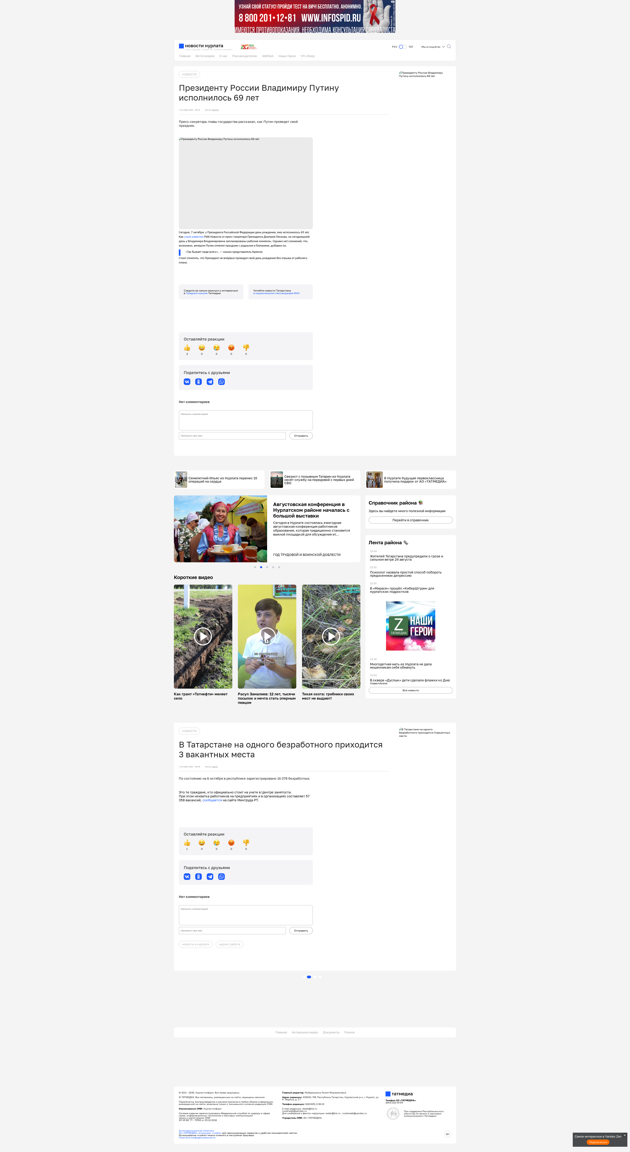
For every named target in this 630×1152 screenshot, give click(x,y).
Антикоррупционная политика (196, 1130)
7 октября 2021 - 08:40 (189, 767)
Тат (411, 46)
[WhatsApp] (221, 381)
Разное (349, 1032)
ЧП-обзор (308, 56)
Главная (184, 56)
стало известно (194, 237)
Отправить (301, 435)
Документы (331, 1032)
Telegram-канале (197, 293)
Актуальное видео (305, 1032)
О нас (223, 56)
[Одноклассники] (198, 381)
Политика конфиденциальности (197, 1137)
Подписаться (598, 1142)
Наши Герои (287, 56)
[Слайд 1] (255, 567)
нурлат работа (229, 944)
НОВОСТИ (189, 74)
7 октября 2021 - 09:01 (189, 110)
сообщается (212, 800)
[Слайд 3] (267, 567)
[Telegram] (210, 381)
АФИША (267, 56)
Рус (394, 46)
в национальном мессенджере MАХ (276, 293)
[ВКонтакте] (187, 381)
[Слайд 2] (261, 567)
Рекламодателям (244, 56)
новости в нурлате (195, 944)
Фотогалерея (204, 56)
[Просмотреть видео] (203, 636)
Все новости (411, 690)
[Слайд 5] (279, 567)
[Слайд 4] (273, 567)
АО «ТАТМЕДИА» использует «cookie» (200, 1132)
